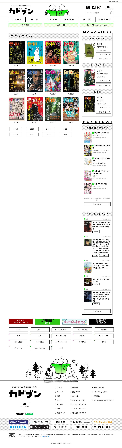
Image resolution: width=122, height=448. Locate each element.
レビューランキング (79, 408)
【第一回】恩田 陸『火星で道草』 (101, 280)
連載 (58, 408)
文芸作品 (96, 284)
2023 (65, 129)
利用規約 (97, 396)
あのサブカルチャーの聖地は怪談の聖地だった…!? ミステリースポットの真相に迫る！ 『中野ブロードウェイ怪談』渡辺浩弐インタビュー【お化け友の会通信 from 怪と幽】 (101, 246)
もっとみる (97, 204)
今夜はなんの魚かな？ (102, 133)
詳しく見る (103, 59)
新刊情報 (75, 387)
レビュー (52, 19)
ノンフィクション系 (61, 342)
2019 (65, 134)
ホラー (40, 330)
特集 (58, 396)
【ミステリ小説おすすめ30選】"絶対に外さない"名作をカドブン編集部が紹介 (101, 225)
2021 (32, 134)
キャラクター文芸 (61, 336)
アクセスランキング (79, 404)
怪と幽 (95, 255)
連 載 (87, 19)
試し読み (69, 19)
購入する (103, 54)
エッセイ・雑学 (103, 336)
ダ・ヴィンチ (103, 255)
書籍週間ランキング (79, 413)
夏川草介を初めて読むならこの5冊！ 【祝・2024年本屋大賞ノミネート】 (100, 265)
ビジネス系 (82, 342)
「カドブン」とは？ (100, 392)
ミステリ (96, 231)
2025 (32, 129)
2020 (48, 134)
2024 (48, 129)
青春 (18, 336)
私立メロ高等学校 (100, 184)
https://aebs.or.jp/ (46, 436)
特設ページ (105, 19)
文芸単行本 (76, 392)
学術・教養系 (40, 342)
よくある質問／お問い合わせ (103, 400)
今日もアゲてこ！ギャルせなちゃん (101, 172)
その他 (61, 348)
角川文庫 (75, 396)
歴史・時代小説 (82, 330)
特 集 (34, 19)
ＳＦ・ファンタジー (61, 330)
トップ (59, 387)
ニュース (17, 19)
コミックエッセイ (39, 348)
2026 (16, 129)
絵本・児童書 (18, 342)
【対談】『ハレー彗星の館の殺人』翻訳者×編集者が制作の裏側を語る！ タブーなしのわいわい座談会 (101, 296)
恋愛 (39, 336)
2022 (16, 134)
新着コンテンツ (99, 387)
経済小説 (103, 330)
